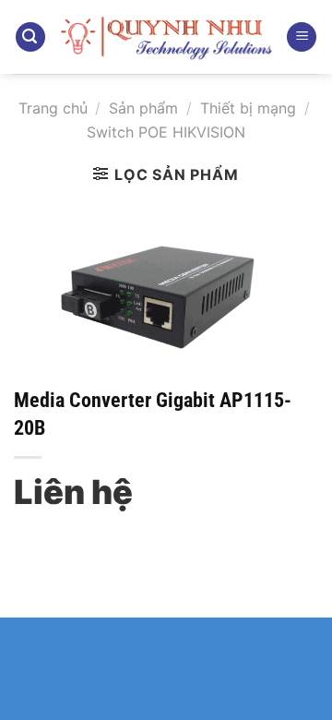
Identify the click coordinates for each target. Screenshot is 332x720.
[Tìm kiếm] (30, 37)
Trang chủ (53, 108)
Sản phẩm (143, 108)
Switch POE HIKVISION (166, 132)
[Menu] (301, 37)
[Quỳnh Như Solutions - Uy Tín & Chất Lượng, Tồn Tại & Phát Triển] (166, 37)
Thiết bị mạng (248, 108)
